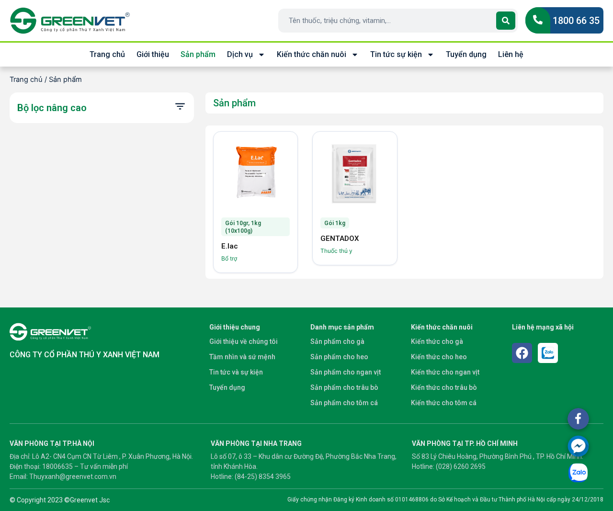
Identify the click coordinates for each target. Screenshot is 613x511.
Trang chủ (107, 54)
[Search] (505, 20)
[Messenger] (578, 446)
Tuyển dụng (466, 54)
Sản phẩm (198, 54)
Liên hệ (510, 54)
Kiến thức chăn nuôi (311, 54)
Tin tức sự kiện (396, 54)
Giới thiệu (152, 54)
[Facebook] (522, 353)
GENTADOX (339, 238)
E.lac (229, 246)
